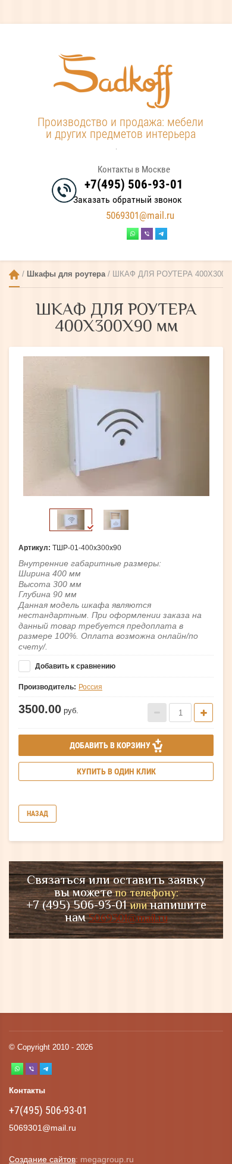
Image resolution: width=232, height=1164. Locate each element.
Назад (37, 814)
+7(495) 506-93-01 (133, 184)
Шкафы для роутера (66, 273)
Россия (90, 687)
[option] (116, 426)
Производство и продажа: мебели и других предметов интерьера (120, 128)
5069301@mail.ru (140, 215)
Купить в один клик (116, 771)
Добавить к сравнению (74, 666)
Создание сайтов (42, 1159)
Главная (14, 274)
